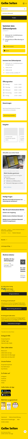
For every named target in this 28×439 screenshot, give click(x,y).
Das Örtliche (4, 369)
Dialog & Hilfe (5, 336)
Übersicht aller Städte (6, 343)
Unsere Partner (6, 361)
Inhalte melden (5, 422)
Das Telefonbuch (5, 367)
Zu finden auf (5, 373)
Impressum (4, 417)
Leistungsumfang (5, 246)
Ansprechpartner (5, 339)
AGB (18, 419)
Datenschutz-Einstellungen (8, 419)
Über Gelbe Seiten (7, 348)
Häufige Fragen (5, 341)
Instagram (3, 376)
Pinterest (3, 380)
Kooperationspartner (6, 364)
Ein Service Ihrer (7, 433)
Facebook (3, 378)
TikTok (2, 383)
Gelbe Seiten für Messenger (8, 355)
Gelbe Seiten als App (6, 353)
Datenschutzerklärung (15, 417)
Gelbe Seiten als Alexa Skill (8, 357)
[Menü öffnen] (26, 3)
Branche (3, 240)
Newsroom (4, 351)
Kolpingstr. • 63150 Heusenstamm (9, 262)
